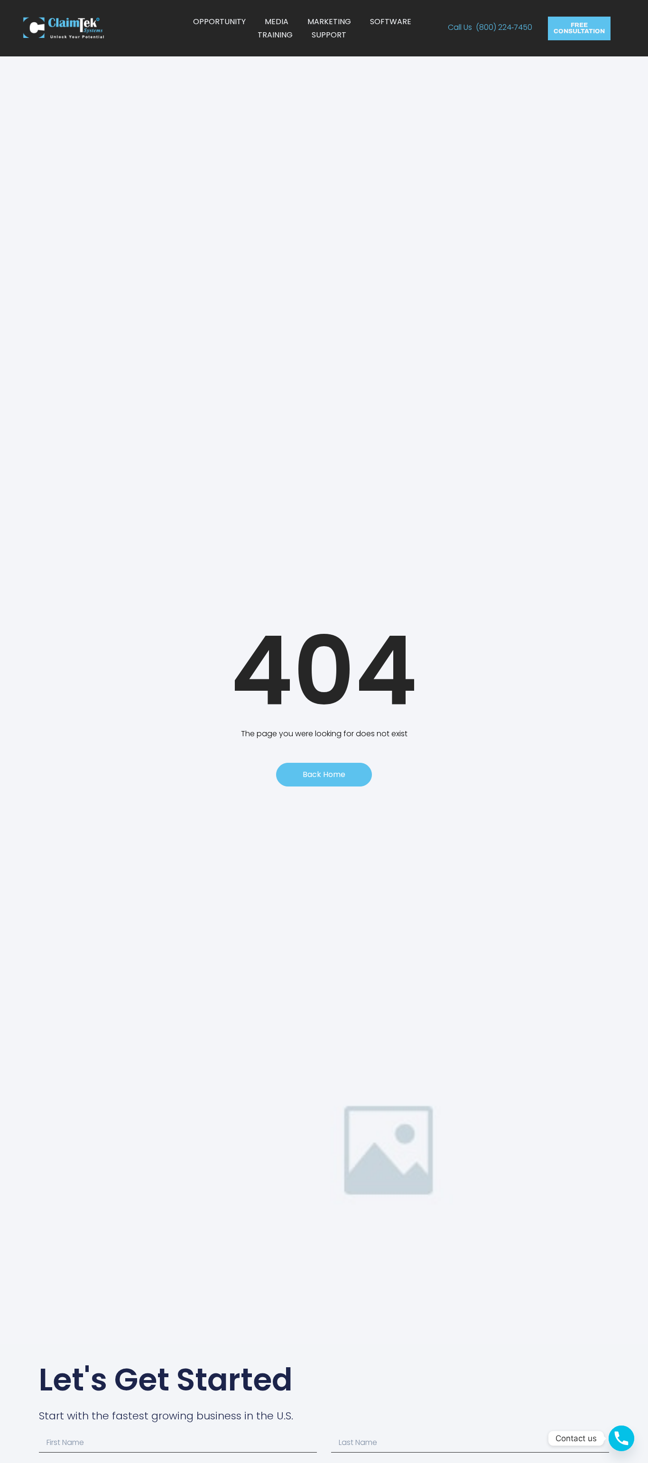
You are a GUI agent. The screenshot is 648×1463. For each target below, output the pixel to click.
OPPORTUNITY (219, 21)
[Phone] (621, 1438)
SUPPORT (329, 34)
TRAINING (275, 34)
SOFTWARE (390, 21)
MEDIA (276, 21)
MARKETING (329, 21)
